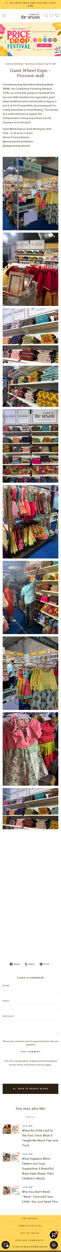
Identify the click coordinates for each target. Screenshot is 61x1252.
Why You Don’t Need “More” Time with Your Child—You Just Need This (39, 1197)
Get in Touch (29, 1233)
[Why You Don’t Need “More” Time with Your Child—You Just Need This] (11, 1190)
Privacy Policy (16, 1064)
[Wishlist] (52, 16)
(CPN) (6, 93)
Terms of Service (36, 1064)
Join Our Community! (30, 1240)
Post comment (30, 1051)
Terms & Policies (30, 1225)
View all (30, 1117)
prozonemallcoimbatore (19, 141)
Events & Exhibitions (14, 63)
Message (8, 1016)
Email (6, 1001)
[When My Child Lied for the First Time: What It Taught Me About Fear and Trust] (11, 1129)
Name (6, 985)
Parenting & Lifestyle (34, 63)
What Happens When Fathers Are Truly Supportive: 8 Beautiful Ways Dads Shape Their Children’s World (38, 1169)
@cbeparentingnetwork (16, 146)
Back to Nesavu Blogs (32, 1088)
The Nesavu (30, 1218)
